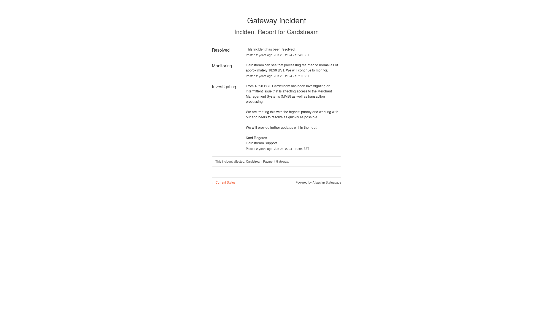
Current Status (223, 182)
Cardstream (303, 31)
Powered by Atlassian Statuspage (318, 182)
